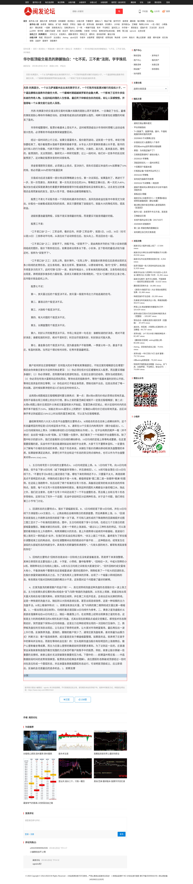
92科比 (94, 31)
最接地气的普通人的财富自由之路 (38, 803)
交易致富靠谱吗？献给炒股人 (147, 154)
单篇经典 (51, 49)
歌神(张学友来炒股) (107, 31)
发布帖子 (155, 55)
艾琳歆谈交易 (140, 216)
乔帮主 (73, 24)
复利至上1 (116, 28)
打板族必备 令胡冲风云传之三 (147, 171)
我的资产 (155, 60)
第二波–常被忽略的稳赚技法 (146, 228)
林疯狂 (65, 24)
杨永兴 (132, 38)
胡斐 (149, 38)
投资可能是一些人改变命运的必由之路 (149, 266)
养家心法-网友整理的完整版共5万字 (148, 307)
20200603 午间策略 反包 (144, 138)
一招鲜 (47, 28)
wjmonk (133, 31)
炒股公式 (93, 2)
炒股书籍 (71, 2)
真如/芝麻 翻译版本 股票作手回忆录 (109, 781)
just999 (33, 31)
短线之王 (83, 34)
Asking (65, 38)
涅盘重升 (53, 41)
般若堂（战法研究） (119, 2)
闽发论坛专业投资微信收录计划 (146, 259)
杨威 (41, 38)
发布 (122, 834)
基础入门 (98, 21)
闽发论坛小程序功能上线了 (145, 246)
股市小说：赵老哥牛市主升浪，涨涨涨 (150, 212)
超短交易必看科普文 (143, 123)
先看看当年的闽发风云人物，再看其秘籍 (150, 300)
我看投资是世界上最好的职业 (106, 754)
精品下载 (108, 21)
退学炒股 (90, 24)
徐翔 (31, 41)
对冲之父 (53, 34)
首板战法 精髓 (140, 194)
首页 (27, 2)
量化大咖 (111, 34)
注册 (149, 2)
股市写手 (117, 21)
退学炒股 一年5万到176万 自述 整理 (148, 353)
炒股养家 (90, 38)
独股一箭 (81, 24)
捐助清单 (137, 64)
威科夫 (92, 34)
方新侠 (87, 31)
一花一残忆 (155, 24)
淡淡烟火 (57, 38)
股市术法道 (63, 754)
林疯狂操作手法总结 (142, 296)
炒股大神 (80, 21)
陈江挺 (125, 31)
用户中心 (137, 60)
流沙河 (161, 28)
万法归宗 (153, 28)
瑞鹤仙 (51, 24)
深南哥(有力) (57, 28)
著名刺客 (39, 28)
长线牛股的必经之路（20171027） (149, 220)
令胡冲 (82, 38)
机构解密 (62, 21)
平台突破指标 (140, 127)
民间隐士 (71, 21)
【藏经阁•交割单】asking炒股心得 (148, 340)
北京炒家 (141, 31)
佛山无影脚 (141, 38)
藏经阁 (133, 2)
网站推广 (137, 69)
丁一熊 (79, 28)
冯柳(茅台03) (69, 28)
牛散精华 (89, 21)
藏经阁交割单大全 (141, 286)
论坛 (141, 2)
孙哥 (59, 31)
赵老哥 (43, 24)
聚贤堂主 (134, 28)
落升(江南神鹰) (76, 31)
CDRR (124, 38)
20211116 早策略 (141, 175)
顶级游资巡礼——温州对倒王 (147, 163)
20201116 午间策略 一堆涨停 (146, 183)
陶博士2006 (144, 24)
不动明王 (106, 28)
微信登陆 (158, 2)
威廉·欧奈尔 (73, 34)
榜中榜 (40, 31)
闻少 (31, 28)
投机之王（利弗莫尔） (39, 34)
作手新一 (125, 28)
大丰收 (117, 24)
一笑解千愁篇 (89, 28)
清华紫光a (126, 24)
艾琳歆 (134, 24)
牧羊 (99, 28)
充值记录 (155, 64)
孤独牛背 (144, 28)
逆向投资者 (101, 34)
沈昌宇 (38, 41)
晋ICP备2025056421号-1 (149, 876)
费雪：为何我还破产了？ (145, 150)
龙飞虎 (58, 24)
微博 (168, 11)
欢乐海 (165, 38)
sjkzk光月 (74, 38)
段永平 (65, 31)
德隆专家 (100, 38)
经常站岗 (109, 38)
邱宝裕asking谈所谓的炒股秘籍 (147, 146)
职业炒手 (48, 38)
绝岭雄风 (99, 24)
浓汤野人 (108, 24)
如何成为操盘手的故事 (144, 179)
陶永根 (117, 38)
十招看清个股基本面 (143, 167)
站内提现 (137, 73)
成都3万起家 (50, 31)
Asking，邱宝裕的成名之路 (145, 347)
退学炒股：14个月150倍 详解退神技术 (149, 333)
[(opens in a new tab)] (40, 741)
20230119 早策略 (141, 159)
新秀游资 (52, 21)
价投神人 (62, 34)
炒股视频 (104, 2)
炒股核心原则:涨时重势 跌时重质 (37, 754)
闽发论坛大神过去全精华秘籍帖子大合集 (150, 252)
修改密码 (155, 69)
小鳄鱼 (164, 24)
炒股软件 (82, 2)
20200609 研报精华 (142, 224)
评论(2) (63, 66)
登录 (168, 2)
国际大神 (43, 21)
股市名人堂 (37, 2)
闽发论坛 (26, 66)
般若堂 (125, 21)
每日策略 (61, 2)
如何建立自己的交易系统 (145, 232)
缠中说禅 (156, 38)
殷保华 (45, 41)
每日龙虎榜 (49, 2)
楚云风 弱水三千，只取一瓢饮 (72, 781)
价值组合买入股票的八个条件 (147, 142)
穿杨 (119, 31)
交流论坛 (150, 21)
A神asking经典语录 (141, 360)
